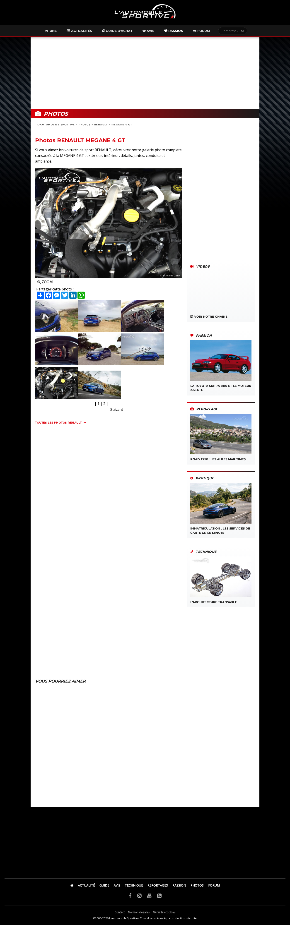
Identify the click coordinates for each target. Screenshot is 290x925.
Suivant (116, 409)
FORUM (214, 885)
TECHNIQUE (134, 885)
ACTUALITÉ (86, 885)
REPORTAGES (157, 885)
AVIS (117, 885)
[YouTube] (149, 895)
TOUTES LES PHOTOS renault (58, 422)
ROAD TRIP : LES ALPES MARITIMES (218, 459)
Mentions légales (139, 912)
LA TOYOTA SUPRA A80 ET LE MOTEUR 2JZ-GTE (220, 388)
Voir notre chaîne (210, 316)
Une (53, 31)
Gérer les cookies (164, 912)
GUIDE (104, 885)
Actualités (81, 31)
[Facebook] (130, 895)
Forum (203, 31)
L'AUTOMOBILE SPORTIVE (56, 124)
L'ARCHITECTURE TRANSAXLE (213, 602)
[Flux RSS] (159, 895)
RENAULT (101, 124)
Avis (150, 31)
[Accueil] (71, 885)
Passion (175, 31)
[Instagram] (139, 895)
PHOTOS (84, 124)
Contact (120, 912)
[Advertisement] (145, 73)
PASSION (179, 885)
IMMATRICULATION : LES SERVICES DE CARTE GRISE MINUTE (220, 530)
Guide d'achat (119, 31)
